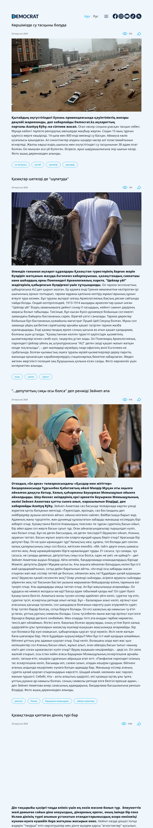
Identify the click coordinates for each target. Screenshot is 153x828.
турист (45, 376)
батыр (34, 701)
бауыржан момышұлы (57, 701)
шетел (31, 376)
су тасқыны (20, 164)
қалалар (53, 164)
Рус (95, 16)
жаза (17, 376)
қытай (38, 164)
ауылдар (70, 164)
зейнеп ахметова (85, 701)
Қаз (87, 16)
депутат (19, 701)
